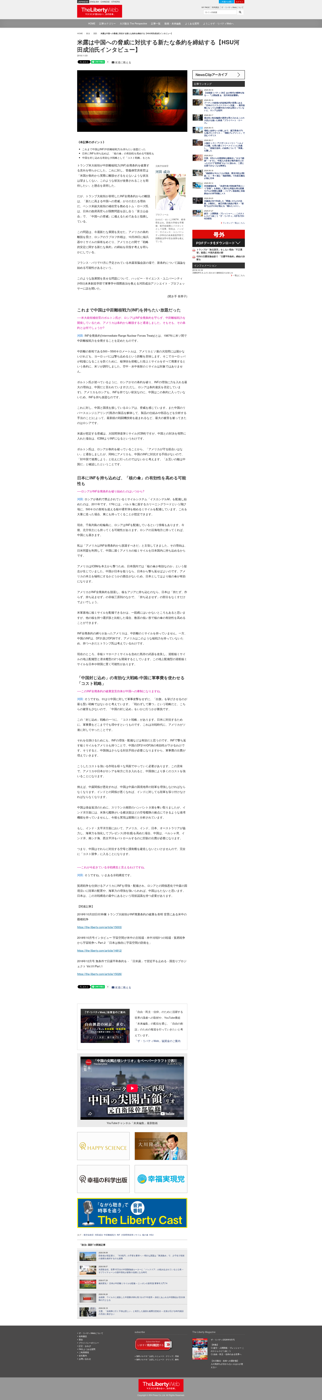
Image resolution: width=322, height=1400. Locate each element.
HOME (91, 23)
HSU (151, 1234)
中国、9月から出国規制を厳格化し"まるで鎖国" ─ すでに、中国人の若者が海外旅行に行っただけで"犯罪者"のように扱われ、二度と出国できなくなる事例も (224, 162)
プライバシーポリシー (89, 1342)
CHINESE (105, 1)
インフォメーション (205, 265)
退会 (81, 1339)
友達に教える (122, 62)
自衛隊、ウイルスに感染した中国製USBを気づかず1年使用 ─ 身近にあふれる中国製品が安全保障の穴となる (142, 1298)
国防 (95, 33)
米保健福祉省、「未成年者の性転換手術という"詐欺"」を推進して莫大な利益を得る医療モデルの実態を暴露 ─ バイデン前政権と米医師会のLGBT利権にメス (224, 189)
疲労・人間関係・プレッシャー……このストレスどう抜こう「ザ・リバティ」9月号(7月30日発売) (224, 216)
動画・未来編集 (173, 23)
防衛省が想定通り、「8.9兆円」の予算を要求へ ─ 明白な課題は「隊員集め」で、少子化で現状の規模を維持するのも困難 (141, 1257)
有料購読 (215, 7)
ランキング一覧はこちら (233, 222)
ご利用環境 (84, 1352)
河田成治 (99, 1234)
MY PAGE (206, 7)
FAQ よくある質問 (87, 1349)
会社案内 (83, 1355)
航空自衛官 (89, 1234)
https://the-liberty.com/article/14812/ (99, 950)
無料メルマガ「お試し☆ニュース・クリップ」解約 (157, 1359)
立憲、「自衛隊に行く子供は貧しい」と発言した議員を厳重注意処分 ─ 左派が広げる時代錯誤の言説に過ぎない (141, 1312)
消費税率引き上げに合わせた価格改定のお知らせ (212, 272)
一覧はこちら (238, 275)
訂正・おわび (85, 1345)
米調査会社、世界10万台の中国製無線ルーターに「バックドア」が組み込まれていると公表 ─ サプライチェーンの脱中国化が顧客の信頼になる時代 (141, 1271)
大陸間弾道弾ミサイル (131, 1234)
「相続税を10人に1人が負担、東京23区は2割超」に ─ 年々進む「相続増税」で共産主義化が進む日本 (224, 176)
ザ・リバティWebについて (232, 7)
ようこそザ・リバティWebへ (218, 23)
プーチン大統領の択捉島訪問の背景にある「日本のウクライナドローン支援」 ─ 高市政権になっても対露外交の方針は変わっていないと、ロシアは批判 (224, 106)
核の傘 (145, 1234)
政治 (88, 33)
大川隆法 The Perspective (133, 23)
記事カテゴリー (107, 23)
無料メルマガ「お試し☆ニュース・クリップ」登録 (157, 1356)
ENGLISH (94, 1)
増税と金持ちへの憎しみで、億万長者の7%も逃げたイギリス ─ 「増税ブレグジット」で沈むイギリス (224, 133)
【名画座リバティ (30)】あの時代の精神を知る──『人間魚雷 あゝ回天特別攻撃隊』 (224, 94)
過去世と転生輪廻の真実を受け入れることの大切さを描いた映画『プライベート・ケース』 (224, 120)
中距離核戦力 (110, 1234)
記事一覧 (155, 23)
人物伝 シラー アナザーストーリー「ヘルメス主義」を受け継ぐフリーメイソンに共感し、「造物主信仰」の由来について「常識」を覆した (224, 147)
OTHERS (115, 1)
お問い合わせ (85, 1358)
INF (118, 1234)
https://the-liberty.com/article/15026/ (99, 974)
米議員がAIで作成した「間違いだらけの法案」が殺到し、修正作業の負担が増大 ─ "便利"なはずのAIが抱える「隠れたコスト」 (224, 203)
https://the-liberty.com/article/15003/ (99, 927)
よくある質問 (192, 23)
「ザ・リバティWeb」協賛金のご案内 (157, 1041)
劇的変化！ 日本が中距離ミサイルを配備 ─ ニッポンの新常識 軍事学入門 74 (133, 1283)
